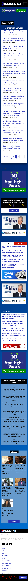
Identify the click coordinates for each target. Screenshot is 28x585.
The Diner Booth (6, 560)
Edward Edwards (6, 568)
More (14, 521)
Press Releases (6, 311)
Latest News (20, 243)
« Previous (6, 156)
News (3, 558)
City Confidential (6, 563)
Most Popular (8, 243)
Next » (17, 158)
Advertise (4, 553)
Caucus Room (5, 565)
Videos (14, 452)
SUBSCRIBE (14, 210)
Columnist (4, 570)
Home (3, 548)
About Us (4, 550)
